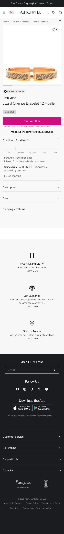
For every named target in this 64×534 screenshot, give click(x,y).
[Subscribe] (54, 370)
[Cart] (60, 12)
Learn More (32, 271)
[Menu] (4, 12)
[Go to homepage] (30, 12)
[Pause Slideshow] (59, 3)
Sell (11, 12)
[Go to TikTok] (32, 389)
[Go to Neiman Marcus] (23, 484)
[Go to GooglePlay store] (42, 410)
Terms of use (28, 508)
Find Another (32, 121)
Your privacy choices (45, 508)
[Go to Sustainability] (46, 484)
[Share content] (60, 21)
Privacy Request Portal (50, 503)
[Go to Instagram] (24, 389)
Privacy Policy (32, 503)
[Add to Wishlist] (55, 29)
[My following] (53, 12)
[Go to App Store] (22, 410)
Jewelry (15, 22)
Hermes (6, 22)
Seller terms (15, 508)
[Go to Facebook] (17, 389)
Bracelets (26, 22)
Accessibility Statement (13, 503)
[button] (47, 12)
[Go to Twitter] (39, 389)
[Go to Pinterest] (46, 389)
